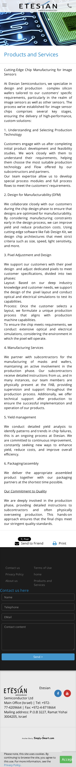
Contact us (12, 568)
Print (62, 543)
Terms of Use (43, 568)
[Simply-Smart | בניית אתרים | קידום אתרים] (38, 737)
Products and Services (43, 583)
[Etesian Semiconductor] (38, 6)
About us (11, 581)
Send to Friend (32, 543)
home (38, 574)
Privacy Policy (14, 574)
